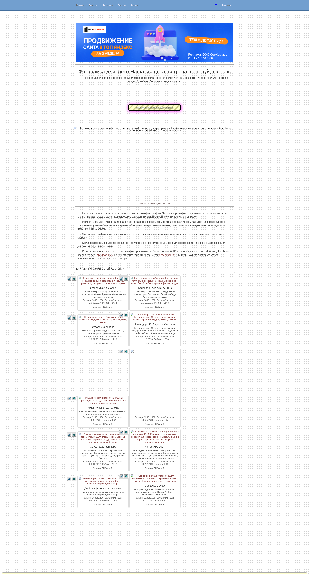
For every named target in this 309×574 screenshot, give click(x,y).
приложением (105, 255)
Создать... (93, 5)
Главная (80, 5)
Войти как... (227, 5)
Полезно (122, 5)
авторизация (166, 255)
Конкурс (134, 5)
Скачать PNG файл (103, 307)
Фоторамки (108, 5)
